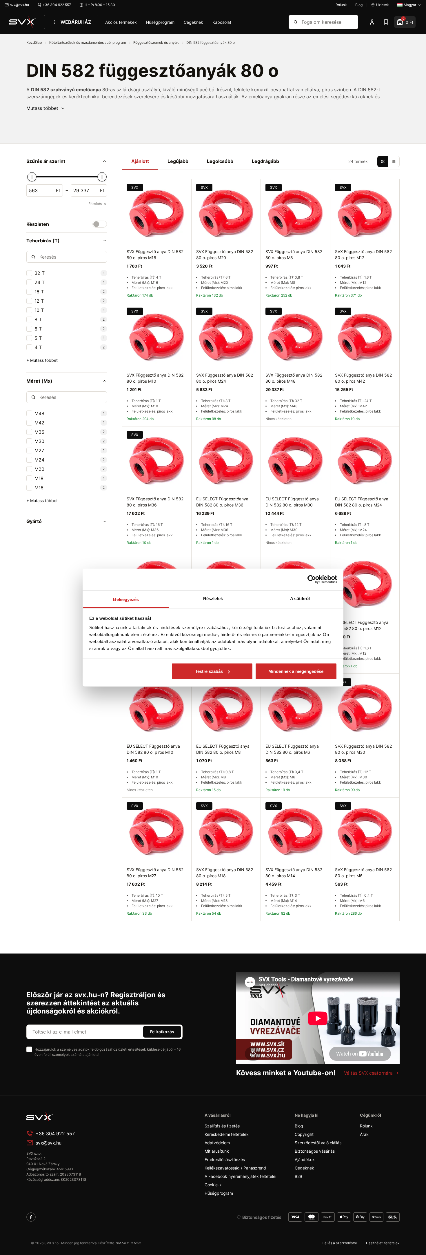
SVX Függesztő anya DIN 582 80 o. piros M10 (155, 378)
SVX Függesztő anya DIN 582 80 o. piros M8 (293, 254)
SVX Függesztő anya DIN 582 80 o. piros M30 (363, 749)
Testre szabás (209, 671)
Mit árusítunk (217, 1151)
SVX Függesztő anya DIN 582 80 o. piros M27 (155, 872)
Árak (364, 1134)
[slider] (32, 176)
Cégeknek (193, 22)
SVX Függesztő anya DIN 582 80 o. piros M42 (363, 378)
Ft (58, 190)
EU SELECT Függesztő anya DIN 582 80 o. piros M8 (223, 749)
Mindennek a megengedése (295, 671)
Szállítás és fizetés (222, 1125)
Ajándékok (305, 1159)
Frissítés (95, 203)
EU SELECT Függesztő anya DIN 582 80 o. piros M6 (292, 749)
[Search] (295, 22)
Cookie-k (213, 1184)
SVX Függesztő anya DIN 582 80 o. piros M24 (224, 378)
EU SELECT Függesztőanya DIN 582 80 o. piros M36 (222, 501)
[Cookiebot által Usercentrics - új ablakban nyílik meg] (311, 579)
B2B (298, 1176)
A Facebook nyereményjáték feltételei (240, 1176)
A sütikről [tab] (300, 598)
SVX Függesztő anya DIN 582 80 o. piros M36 (155, 501)
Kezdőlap (34, 42)
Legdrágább (265, 161)
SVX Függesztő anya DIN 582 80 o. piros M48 (293, 378)
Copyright (304, 1134)
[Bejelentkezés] (372, 22)
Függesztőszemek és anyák (156, 42)
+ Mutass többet (42, 360)
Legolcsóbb (220, 161)
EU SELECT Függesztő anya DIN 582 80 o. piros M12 (361, 625)
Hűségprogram (160, 22)
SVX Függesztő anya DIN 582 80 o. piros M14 (293, 872)
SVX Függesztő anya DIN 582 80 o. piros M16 (155, 254)
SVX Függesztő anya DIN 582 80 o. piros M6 (363, 872)
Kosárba (169, 927)
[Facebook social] (31, 1217)
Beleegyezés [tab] (126, 599)
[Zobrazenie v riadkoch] (393, 161)
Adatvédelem (217, 1142)
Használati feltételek (383, 1243)
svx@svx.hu (48, 1143)
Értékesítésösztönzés (225, 1159)
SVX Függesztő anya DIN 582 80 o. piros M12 (363, 254)
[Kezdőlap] (22, 22)
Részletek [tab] (213, 598)
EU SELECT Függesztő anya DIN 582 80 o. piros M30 (292, 501)
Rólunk (366, 1125)
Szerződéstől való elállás (318, 1142)
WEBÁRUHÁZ (76, 22)
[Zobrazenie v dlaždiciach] (382, 161)
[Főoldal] (69, 1116)
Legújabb (178, 161)
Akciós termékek (121, 22)
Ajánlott (140, 161)
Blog (299, 1125)
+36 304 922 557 (55, 1133)
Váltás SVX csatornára (368, 1073)
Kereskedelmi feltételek (227, 1134)
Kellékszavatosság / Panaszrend (235, 1167)
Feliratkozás (162, 1031)
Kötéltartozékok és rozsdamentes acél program (88, 42)
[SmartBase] (128, 1243)
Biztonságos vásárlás (315, 1151)
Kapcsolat (221, 22)
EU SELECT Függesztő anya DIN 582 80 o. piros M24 (361, 501)
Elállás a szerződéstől (339, 1243)
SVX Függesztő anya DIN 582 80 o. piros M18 (224, 872)
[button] (45, 108)
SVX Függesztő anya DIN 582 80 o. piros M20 (224, 254)
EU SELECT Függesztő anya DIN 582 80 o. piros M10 (153, 749)
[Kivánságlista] (386, 22)
